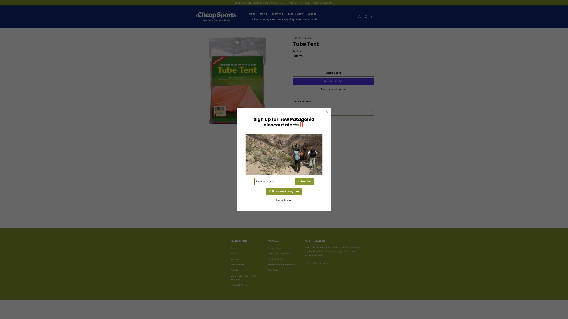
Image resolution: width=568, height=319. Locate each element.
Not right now (284, 200)
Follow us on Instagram (284, 191)
